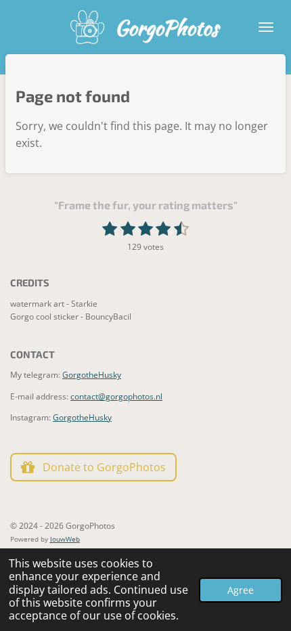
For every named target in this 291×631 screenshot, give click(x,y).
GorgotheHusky (91, 374)
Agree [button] (240, 590)
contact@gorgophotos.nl (116, 396)
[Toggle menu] (266, 27)
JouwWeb (65, 539)
